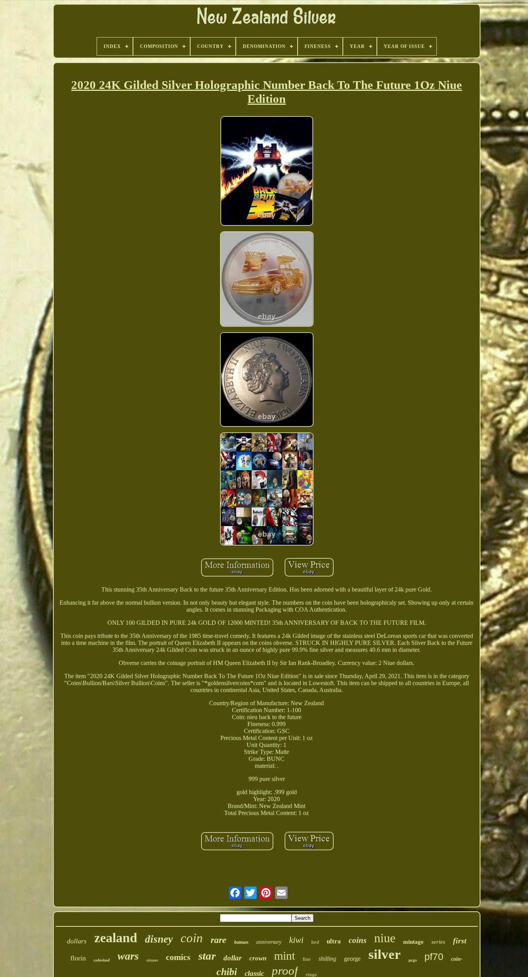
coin (192, 938)
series (438, 942)
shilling (327, 958)
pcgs (413, 960)
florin (78, 958)
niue (384, 938)
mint (284, 955)
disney (159, 939)
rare (219, 940)
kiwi (296, 940)
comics (178, 957)
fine (307, 959)
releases (152, 960)
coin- (457, 959)
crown (257, 958)
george (352, 958)
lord (315, 942)
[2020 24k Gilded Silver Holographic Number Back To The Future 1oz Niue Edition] (266, 171)
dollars (77, 941)
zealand (115, 938)
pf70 (433, 956)
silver (384, 954)
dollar (232, 958)
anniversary (268, 942)
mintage (413, 942)
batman (241, 942)
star (207, 956)
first (460, 940)
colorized (102, 960)
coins (357, 940)
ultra (334, 941)
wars (128, 956)
